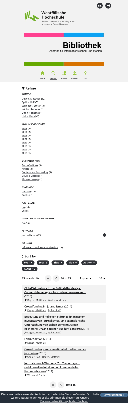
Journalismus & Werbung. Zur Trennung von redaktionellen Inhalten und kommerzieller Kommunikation (52, 367)
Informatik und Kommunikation (40, 247)
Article (25, 168)
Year (27, 262)
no (23, 207)
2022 (24, 142)
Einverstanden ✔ (114, 395)
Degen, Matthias (31, 98)
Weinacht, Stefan (31, 105)
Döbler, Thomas (31, 112)
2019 (24, 153)
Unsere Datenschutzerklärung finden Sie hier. (64, 399)
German (26, 191)
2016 (24, 146)
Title (57, 262)
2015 (24, 135)
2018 (24, 128)
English (26, 195)
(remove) (98, 235)
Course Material (31, 175)
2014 (24, 131)
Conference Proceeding (35, 172)
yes (24, 210)
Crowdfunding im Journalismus (44, 306)
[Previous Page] (56, 278)
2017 (24, 149)
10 (100, 278)
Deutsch (100, 6)
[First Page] (48, 278)
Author (87, 262)
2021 (24, 139)
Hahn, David (29, 116)
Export (84, 278)
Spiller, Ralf (28, 102)
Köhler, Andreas (31, 109)
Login (108, 6)
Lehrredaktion (33, 339)
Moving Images (30, 179)
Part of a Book (30, 165)
